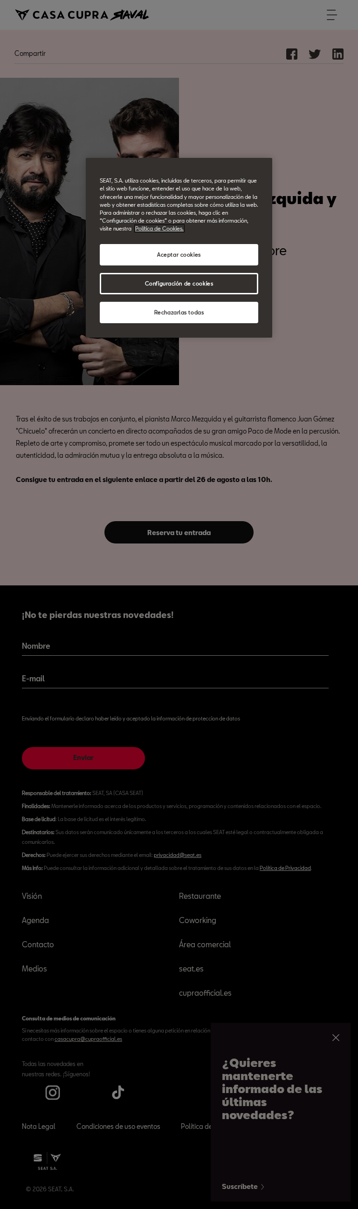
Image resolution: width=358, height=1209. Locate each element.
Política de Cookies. (159, 228)
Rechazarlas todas (179, 312)
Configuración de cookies (179, 283)
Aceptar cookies (179, 254)
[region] (179, 247)
